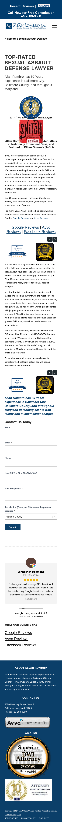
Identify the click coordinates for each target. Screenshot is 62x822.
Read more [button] (31, 599)
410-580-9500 (31, 16)
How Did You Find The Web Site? (21, 473)
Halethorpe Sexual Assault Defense (26, 39)
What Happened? (14, 488)
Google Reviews (21, 218)
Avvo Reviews (41, 218)
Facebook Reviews (40, 231)
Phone (8, 458)
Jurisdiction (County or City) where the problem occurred (28, 509)
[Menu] (53, 25)
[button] (49, 239)
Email (8, 443)
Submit (13, 527)
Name (8, 427)
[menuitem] (22, 6)
